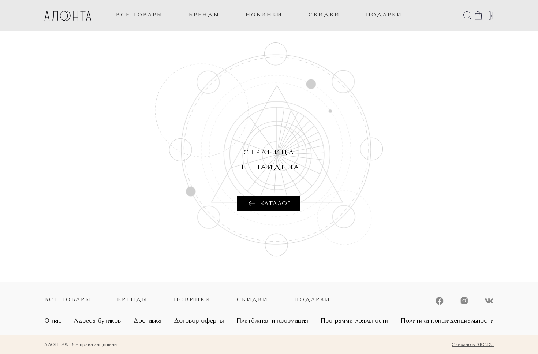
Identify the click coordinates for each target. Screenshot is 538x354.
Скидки (252, 300)
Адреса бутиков (97, 320)
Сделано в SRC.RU (473, 344)
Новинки (192, 300)
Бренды (204, 15)
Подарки (312, 300)
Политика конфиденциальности (447, 320)
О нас (52, 320)
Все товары (139, 15)
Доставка (147, 320)
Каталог (275, 203)
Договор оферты (199, 320)
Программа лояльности (354, 320)
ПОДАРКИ (384, 15)
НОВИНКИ (264, 15)
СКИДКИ (324, 15)
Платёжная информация (272, 320)
